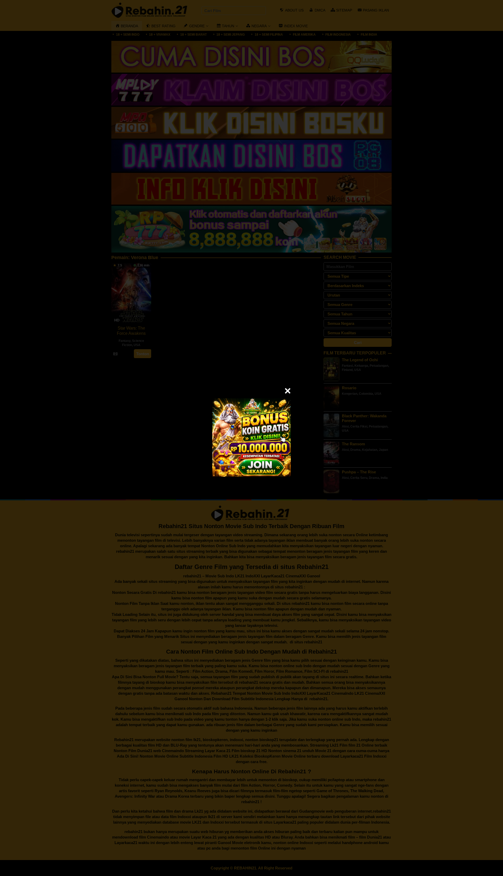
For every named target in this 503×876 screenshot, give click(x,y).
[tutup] (288, 391)
